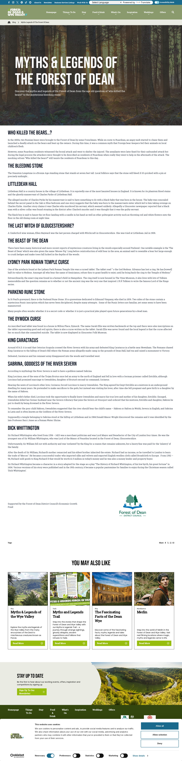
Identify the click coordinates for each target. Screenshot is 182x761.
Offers (163, 12)
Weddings (148, 12)
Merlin (142, 612)
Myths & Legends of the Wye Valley (26, 614)
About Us (37, 2)
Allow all (160, 726)
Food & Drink (98, 12)
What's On (116, 12)
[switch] (76, 756)
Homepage (51, 12)
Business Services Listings (64, 2)
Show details (139, 756)
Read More (18, 643)
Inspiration (132, 12)
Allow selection (160, 735)
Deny (159, 743)
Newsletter (48, 2)
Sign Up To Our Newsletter (27, 692)
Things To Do (69, 12)
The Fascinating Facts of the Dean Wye (108, 616)
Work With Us (82, 2)
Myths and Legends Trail (68, 614)
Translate (145, 2)
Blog (14, 22)
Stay (84, 12)
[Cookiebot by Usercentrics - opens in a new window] (17, 756)
